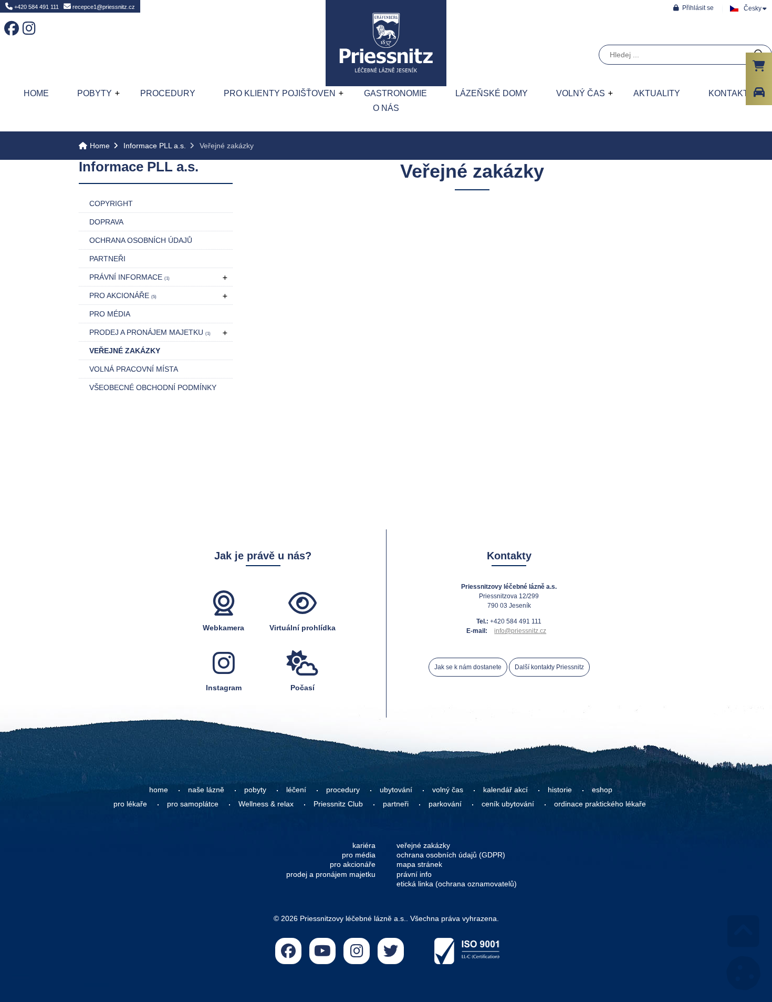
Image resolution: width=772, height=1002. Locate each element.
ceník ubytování (508, 804)
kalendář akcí (505, 789)
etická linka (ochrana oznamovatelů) (457, 884)
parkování (445, 804)
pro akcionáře (352, 864)
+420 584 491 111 (36, 7)
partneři (396, 804)
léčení (296, 789)
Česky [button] (752, 8)
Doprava (106, 222)
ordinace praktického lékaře (601, 804)
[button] (693, 8)
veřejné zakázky (423, 845)
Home (386, 43)
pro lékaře (130, 804)
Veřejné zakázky (124, 350)
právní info (414, 874)
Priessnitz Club (338, 804)
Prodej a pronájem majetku (150, 332)
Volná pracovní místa (133, 369)
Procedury (167, 93)
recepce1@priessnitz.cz (103, 7)
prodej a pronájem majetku (330, 874)
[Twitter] (391, 951)
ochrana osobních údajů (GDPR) (451, 855)
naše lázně (206, 789)
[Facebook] (9, 21)
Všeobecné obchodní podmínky (152, 387)
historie (560, 789)
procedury (343, 789)
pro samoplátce (192, 804)
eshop (602, 789)
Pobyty (94, 93)
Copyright (111, 203)
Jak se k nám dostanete (468, 667)
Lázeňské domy (491, 93)
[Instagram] (28, 21)
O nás (386, 108)
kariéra (363, 845)
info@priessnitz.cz (520, 631)
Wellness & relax (266, 804)
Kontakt (728, 93)
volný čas (447, 789)
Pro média (109, 314)
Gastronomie (395, 93)
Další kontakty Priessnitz (549, 667)
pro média (358, 855)
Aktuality (656, 93)
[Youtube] (322, 951)
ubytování (396, 789)
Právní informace (129, 277)
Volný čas (580, 93)
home (158, 789)
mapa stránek (419, 864)
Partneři (107, 258)
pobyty (255, 789)
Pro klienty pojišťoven (280, 93)
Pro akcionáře (123, 295)
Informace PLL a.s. (154, 145)
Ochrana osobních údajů (140, 240)
